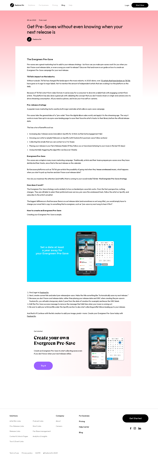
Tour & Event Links (17, 441)
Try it (43, 365)
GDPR (37, 453)
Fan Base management (42, 431)
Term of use (14, 453)
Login (127, 5)
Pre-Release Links (17, 426)
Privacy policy (27, 453)
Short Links (37, 426)
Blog (63, 5)
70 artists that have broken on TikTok (115, 80)
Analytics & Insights (40, 436)
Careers (59, 426)
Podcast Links (38, 421)
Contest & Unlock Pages (19, 436)
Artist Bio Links (15, 421)
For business (44, 5)
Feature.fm (44, 292)
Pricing (55, 5)
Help (70, 5)
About (58, 421)
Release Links (15, 431)
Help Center (84, 427)
